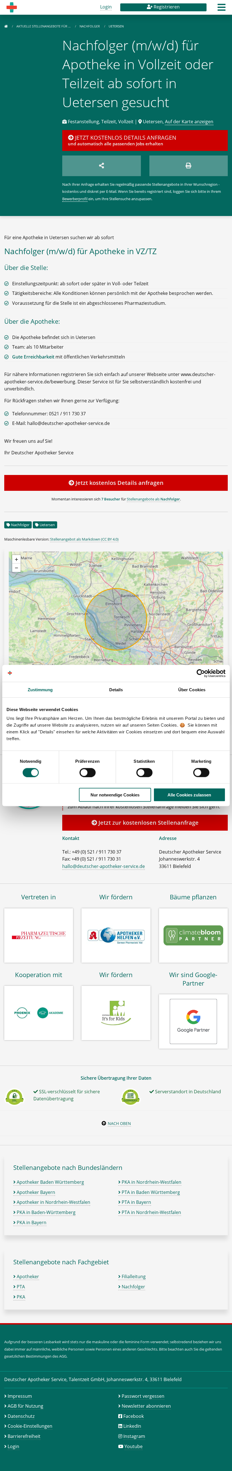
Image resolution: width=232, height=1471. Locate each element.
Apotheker (27, 1276)
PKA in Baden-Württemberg (46, 1212)
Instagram (134, 1436)
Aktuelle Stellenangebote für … (44, 26)
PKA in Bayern (31, 1222)
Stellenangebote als (153, 499)
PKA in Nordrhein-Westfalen (151, 1182)
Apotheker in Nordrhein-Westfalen (53, 1202)
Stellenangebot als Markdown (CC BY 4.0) (84, 539)
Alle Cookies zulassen (189, 794)
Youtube (133, 1446)
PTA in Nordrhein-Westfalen (151, 1212)
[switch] (88, 772)
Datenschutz (21, 1416)
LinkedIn (132, 1426)
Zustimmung (40, 689)
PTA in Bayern (136, 1202)
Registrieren (166, 7)
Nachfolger (90, 26)
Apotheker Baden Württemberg (50, 1182)
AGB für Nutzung (25, 1406)
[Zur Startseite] (6, 26)
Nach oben (119, 1123)
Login (106, 7)
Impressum (20, 1396)
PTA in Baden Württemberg (150, 1192)
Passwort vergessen (143, 1396)
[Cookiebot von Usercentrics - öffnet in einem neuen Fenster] (200, 673)
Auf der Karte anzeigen (189, 121)
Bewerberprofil (74, 198)
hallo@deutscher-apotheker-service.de (103, 866)
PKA (20, 1297)
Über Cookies (191, 689)
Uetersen (47, 524)
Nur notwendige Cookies (115, 794)
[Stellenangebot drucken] (188, 165)
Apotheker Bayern (35, 1192)
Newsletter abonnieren (146, 1406)
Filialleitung (133, 1276)
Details (116, 689)
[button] (221, 9)
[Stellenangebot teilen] (101, 165)
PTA (20, 1287)
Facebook (133, 1416)
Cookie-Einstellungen (30, 1426)
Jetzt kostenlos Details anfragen (119, 483)
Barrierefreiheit (24, 1436)
